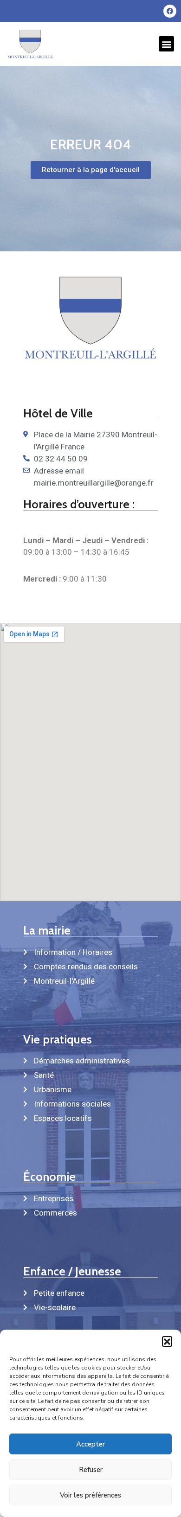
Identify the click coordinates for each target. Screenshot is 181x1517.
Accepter (90, 1444)
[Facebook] (169, 11)
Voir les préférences (90, 1495)
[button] (167, 1341)
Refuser (91, 1469)
